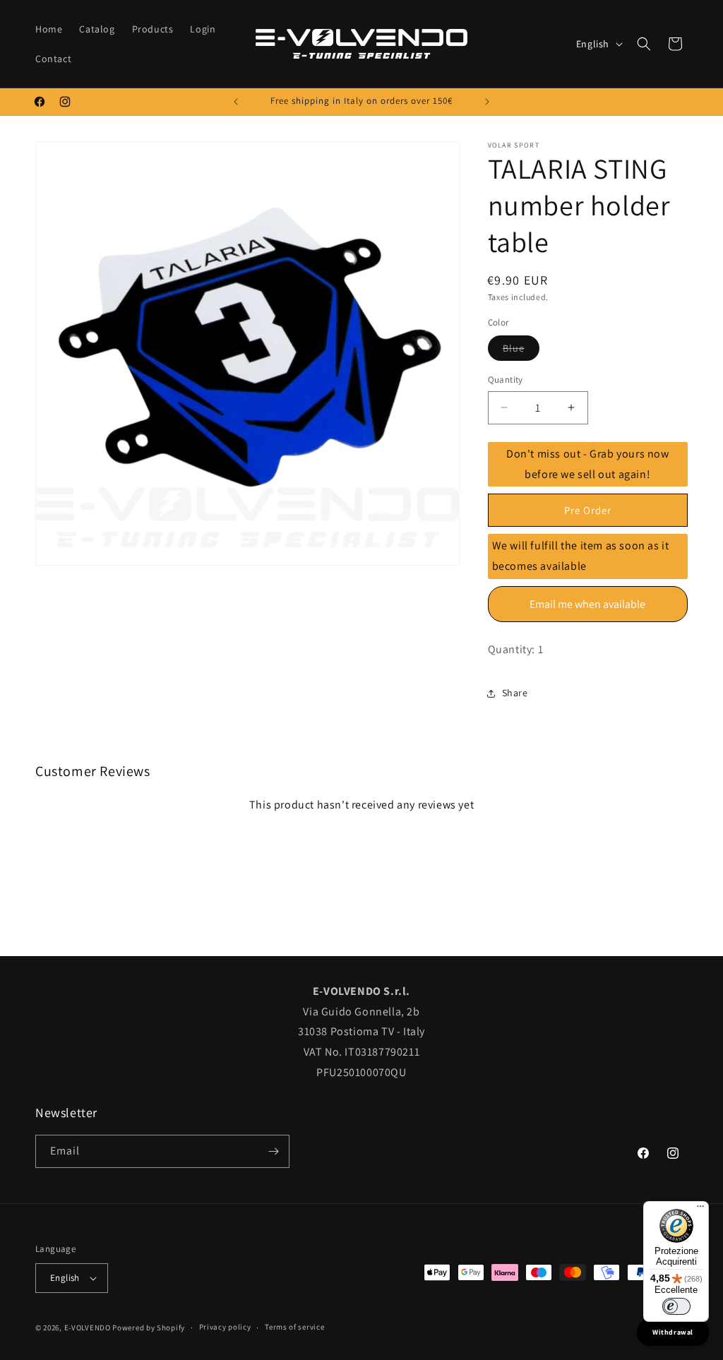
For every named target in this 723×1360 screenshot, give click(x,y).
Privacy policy (225, 1327)
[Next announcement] (487, 101)
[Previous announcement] (235, 101)
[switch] (676, 1306)
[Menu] (700, 1209)
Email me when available (587, 604)
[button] (643, 43)
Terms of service (294, 1327)
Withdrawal (672, 1332)
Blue (521, 351)
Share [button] (515, 692)
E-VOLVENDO (87, 1327)
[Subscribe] (273, 1151)
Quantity (505, 380)
